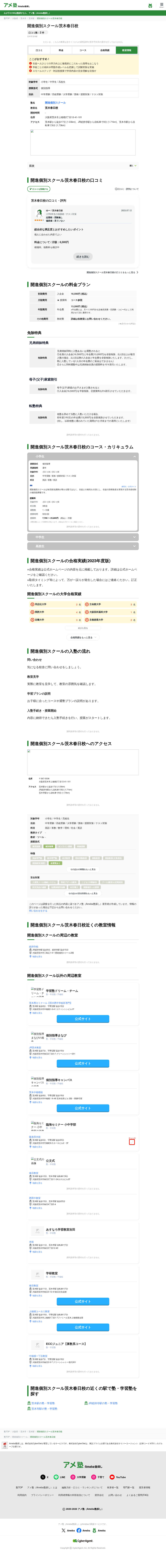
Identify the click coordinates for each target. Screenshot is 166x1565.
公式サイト (83, 1018)
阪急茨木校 (35, 1136)
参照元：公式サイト (129, 486)
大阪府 (15, 18)
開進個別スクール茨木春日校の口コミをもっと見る (111, 272)
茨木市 (23, 18)
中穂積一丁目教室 (38, 1355)
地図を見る (37, 956)
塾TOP (7, 18)
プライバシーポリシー (42, 1495)
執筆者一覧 (113, 1487)
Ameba (71, 1530)
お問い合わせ (115, 1495)
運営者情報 (144, 1487)
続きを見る (83, 627)
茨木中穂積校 (36, 1092)
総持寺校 (33, 946)
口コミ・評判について (128, 189)
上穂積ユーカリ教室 (39, 1311)
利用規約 (22, 1495)
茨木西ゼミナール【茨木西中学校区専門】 (50, 1002)
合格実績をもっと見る (81, 637)
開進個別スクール (55, 102)
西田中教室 (35, 1198)
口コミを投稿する (40, 189)
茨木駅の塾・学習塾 (43, 1403)
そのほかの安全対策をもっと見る (83, 893)
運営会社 (99, 1495)
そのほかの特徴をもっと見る (83, 869)
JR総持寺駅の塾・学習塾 (103, 1403)
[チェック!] (133, 1142)
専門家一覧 (128, 1487)
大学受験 (81, 1477)
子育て (101, 1477)
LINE (62, 1477)
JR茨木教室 (35, 1047)
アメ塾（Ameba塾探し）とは (42, 1487)
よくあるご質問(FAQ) (137, 1495)
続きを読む (83, 256)
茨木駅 (32, 18)
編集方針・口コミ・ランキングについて (82, 1487)
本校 (31, 1241)
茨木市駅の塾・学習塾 (44, 1408)
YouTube (121, 1477)
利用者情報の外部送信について (74, 1495)
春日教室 (33, 1172)
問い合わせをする (38, 910)
